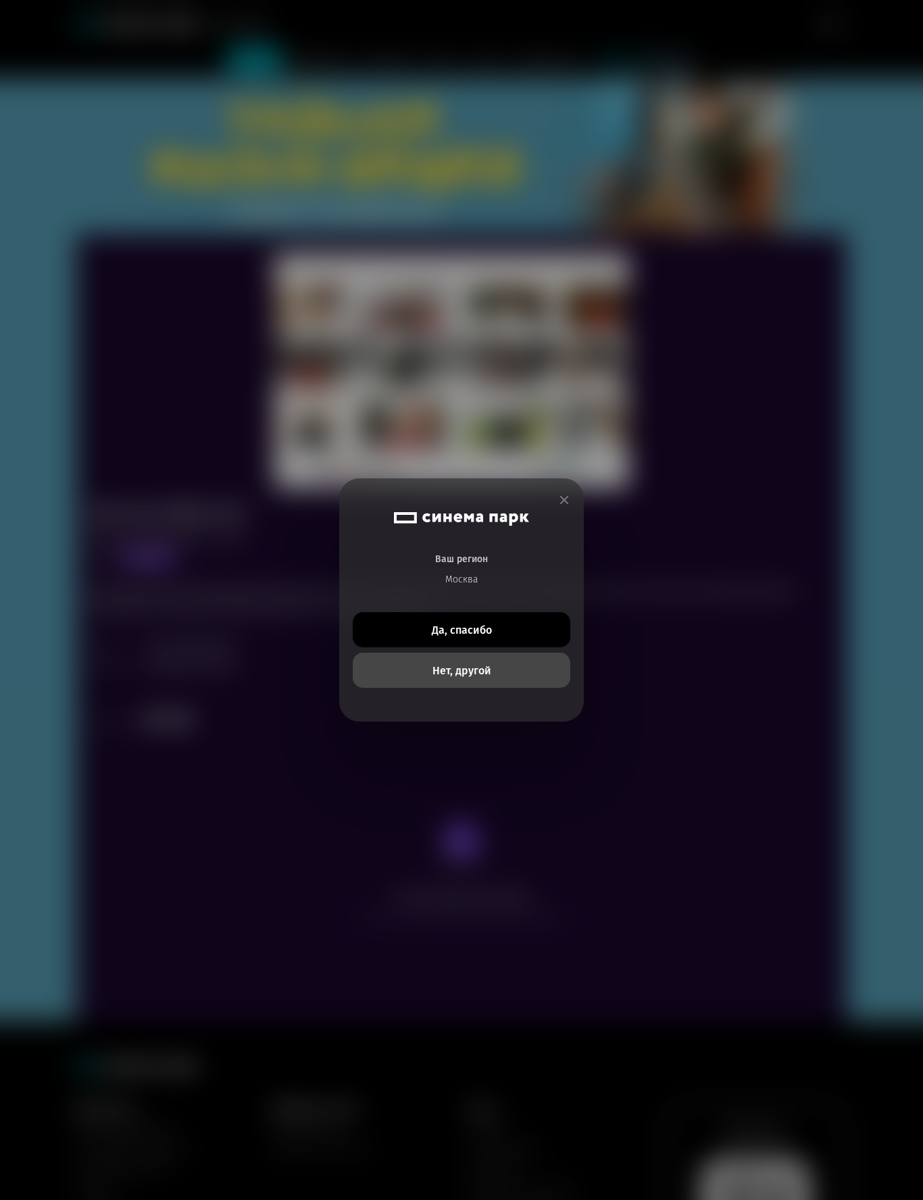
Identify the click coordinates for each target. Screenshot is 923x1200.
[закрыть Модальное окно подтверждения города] (564, 500)
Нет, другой (461, 670)
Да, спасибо (462, 630)
